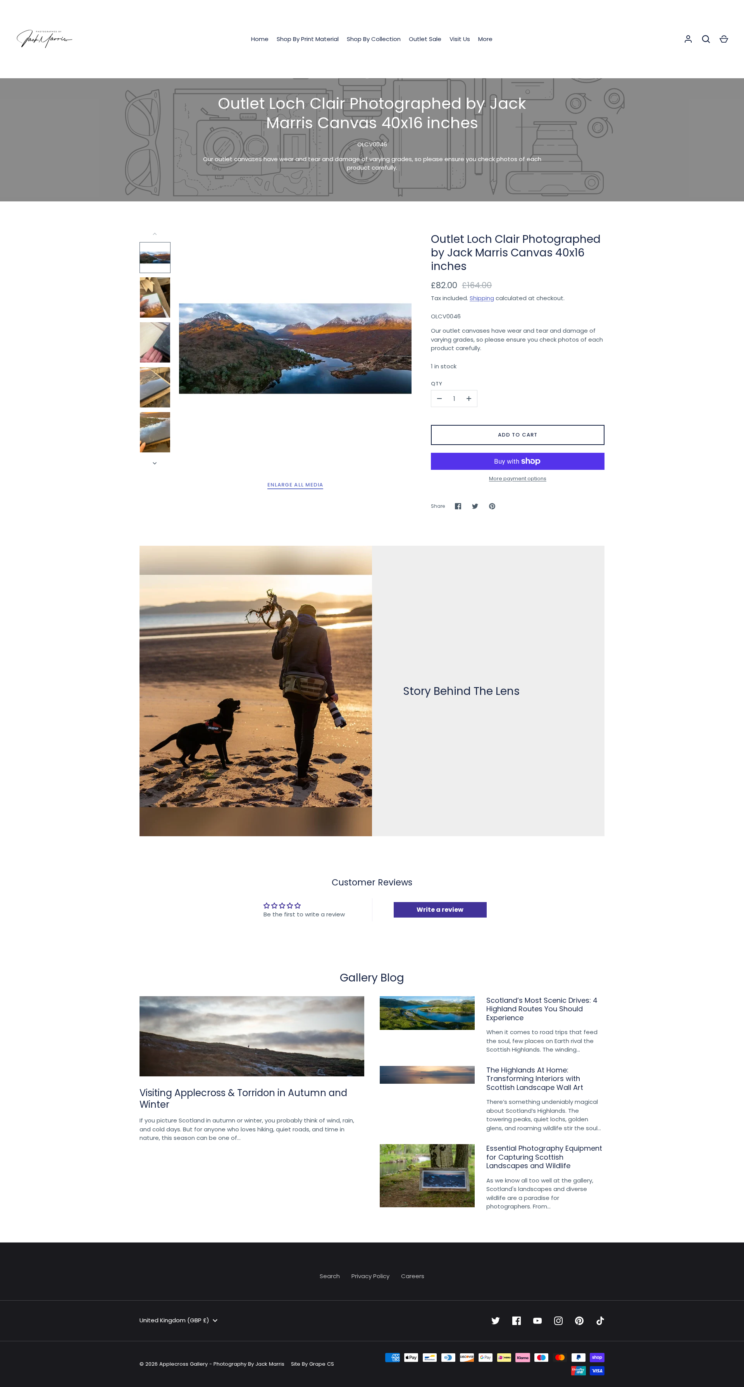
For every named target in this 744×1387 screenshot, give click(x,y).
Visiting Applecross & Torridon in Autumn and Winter (243, 1098)
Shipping (482, 298)
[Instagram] (558, 1320)
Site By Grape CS (312, 1364)
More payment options (517, 478)
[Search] (706, 39)
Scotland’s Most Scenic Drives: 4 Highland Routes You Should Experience (542, 1009)
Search (330, 1276)
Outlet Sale (425, 39)
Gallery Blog (372, 977)
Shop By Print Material (308, 39)
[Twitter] (495, 1320)
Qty (437, 383)
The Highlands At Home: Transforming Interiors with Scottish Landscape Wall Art (534, 1078)
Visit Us (460, 39)
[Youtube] (537, 1320)
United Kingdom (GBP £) (174, 1320)
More (485, 39)
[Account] (688, 39)
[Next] (155, 463)
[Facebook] (516, 1320)
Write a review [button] (440, 909)
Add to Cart (517, 434)
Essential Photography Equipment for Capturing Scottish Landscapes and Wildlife (544, 1156)
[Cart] (723, 39)
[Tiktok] (600, 1320)
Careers (412, 1276)
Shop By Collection (374, 39)
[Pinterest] (579, 1320)
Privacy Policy (370, 1276)
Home (260, 39)
